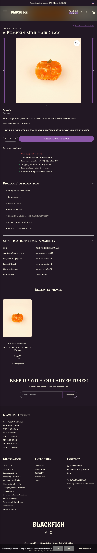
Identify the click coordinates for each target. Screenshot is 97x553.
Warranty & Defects (12, 484)
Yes (57, 548)
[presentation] (4, 70)
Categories (43, 459)
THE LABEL (40, 469)
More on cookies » (85, 548)
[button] (5, 12)
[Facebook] (45, 532)
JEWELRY (39, 473)
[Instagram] (51, 532)
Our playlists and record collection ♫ (14, 489)
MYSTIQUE (40, 476)
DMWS (64, 543)
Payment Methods (11, 480)
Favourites (77, 43)
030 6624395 (76, 466)
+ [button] (15, 138)
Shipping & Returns (11, 476)
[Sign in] (82, 12)
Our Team (7, 466)
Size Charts (8, 469)
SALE (37, 480)
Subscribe (70, 394)
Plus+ (71, 543)
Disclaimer (8, 506)
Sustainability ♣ (10, 473)
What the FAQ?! (10, 498)
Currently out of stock (56, 139)
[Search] (87, 12)
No (69, 548)
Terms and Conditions (13, 502)
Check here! (41, 274)
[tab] (48, 183)
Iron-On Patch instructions (15, 495)
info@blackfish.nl (78, 480)
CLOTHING (40, 466)
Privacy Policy (9, 509)
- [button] (5, 138)
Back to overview (84, 26)
